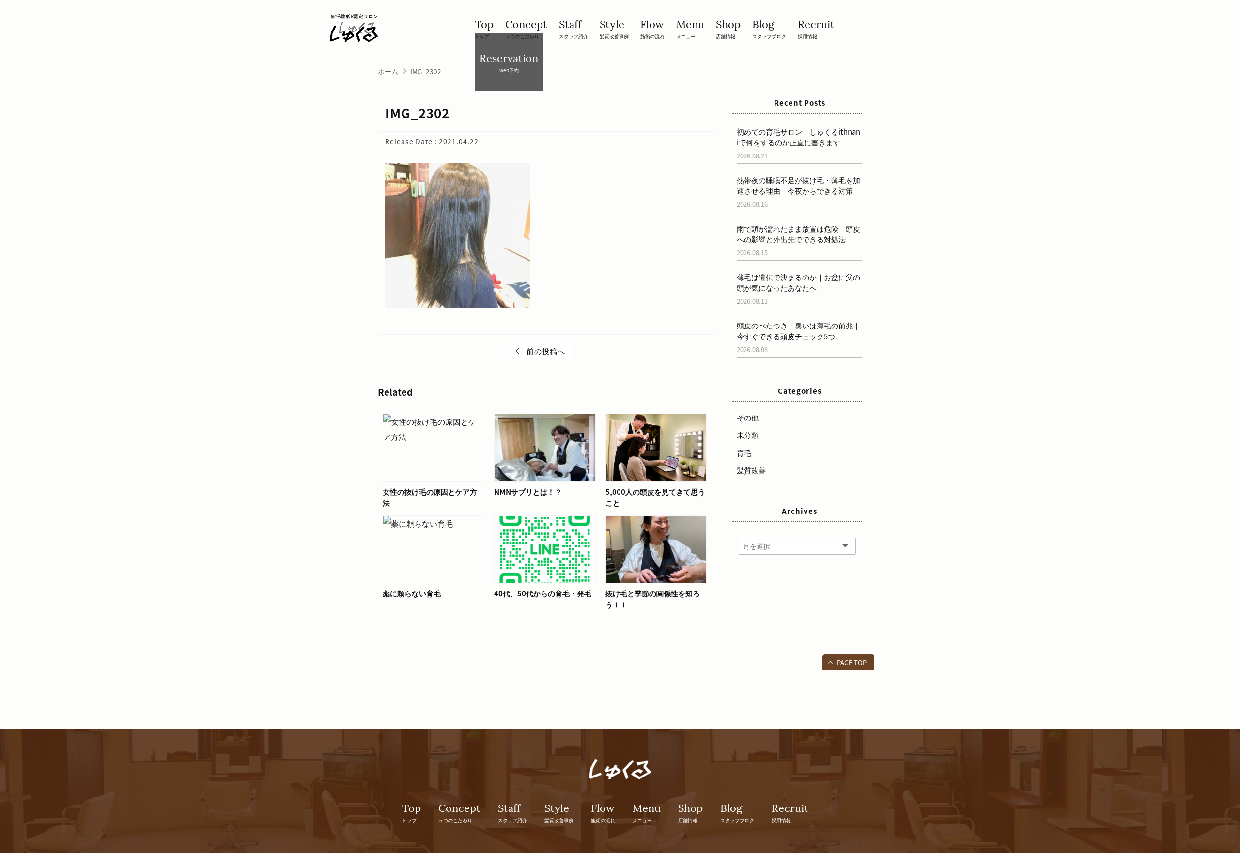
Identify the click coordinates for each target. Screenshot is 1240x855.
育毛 (744, 453)
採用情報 (816, 28)
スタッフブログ (769, 28)
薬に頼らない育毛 (412, 593)
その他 (748, 417)
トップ (484, 28)
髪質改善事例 (614, 28)
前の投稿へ (546, 351)
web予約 (509, 62)
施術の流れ (652, 28)
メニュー (690, 28)
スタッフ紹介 (573, 28)
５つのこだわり (526, 28)
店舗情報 (728, 28)
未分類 (748, 435)
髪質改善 (751, 470)
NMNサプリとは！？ (528, 491)
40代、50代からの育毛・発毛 (542, 593)
